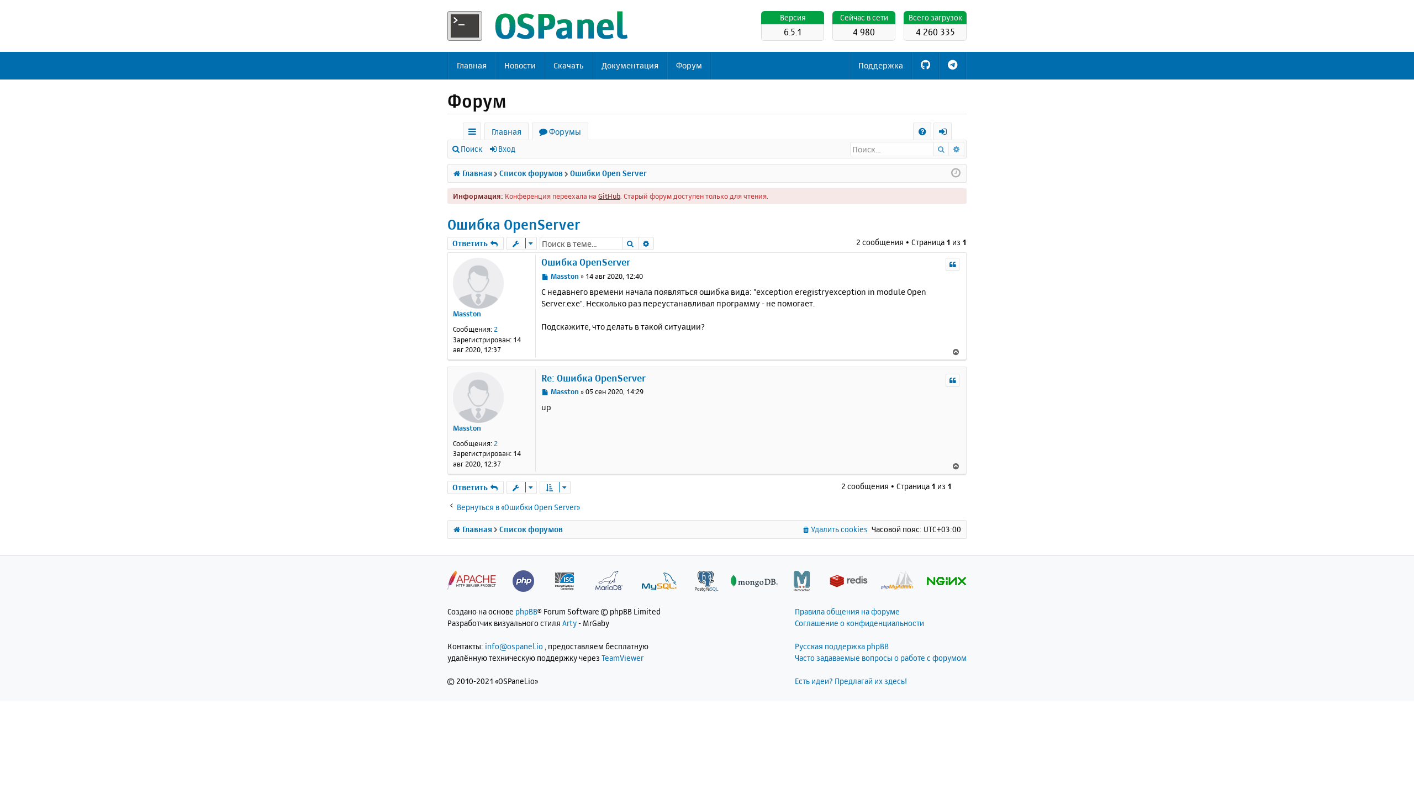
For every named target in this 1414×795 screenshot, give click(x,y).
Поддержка (880, 65)
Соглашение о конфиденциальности (859, 623)
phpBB (526, 611)
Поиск (471, 148)
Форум (689, 65)
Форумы (565, 131)
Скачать (568, 65)
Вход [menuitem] (946, 133)
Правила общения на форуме (847, 611)
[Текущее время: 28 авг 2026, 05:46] (956, 173)
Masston (467, 313)
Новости (520, 65)
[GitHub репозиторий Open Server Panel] (925, 66)
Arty (569, 623)
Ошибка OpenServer (514, 224)
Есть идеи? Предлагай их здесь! (851, 681)
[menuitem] (922, 131)
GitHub (609, 196)
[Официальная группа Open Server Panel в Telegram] (952, 66)
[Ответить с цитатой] (952, 264)
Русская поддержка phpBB (842, 646)
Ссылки (474, 133)
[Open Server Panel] (538, 26)
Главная (472, 65)
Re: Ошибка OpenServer (593, 378)
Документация (630, 65)
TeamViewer (622, 657)
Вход (506, 148)
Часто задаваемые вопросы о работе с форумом (881, 657)
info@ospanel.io (514, 646)
